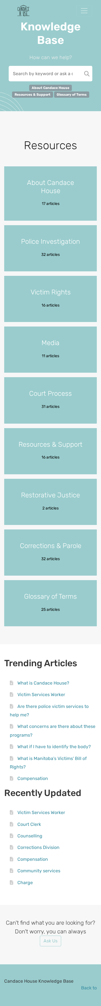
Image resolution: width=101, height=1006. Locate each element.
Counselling (29, 836)
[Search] (86, 73)
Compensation (32, 778)
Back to (89, 988)
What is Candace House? (43, 683)
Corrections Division (38, 847)
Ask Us (50, 941)
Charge (25, 882)
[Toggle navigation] (84, 10)
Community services (38, 870)
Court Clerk (29, 824)
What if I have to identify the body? (54, 746)
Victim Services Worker (41, 694)
